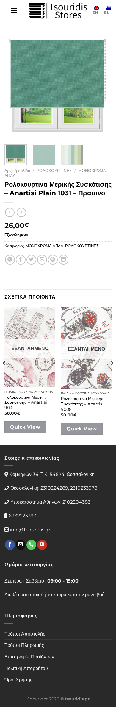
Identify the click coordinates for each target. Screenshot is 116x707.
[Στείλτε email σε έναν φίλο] (42, 260)
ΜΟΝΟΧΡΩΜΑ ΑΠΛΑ (44, 246)
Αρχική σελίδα (17, 170)
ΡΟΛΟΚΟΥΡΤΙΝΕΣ (54, 170)
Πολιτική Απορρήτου (26, 668)
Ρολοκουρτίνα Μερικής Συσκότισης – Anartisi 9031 (25, 402)
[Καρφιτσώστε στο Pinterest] (53, 260)
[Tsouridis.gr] (58, 10)
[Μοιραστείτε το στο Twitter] (31, 260)
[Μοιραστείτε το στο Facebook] (21, 260)
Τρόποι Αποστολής (24, 634)
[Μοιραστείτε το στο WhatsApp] (10, 260)
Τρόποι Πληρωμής (24, 645)
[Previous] (14, 86)
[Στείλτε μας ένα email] (21, 545)
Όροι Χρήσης (18, 680)
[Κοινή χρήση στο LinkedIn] (63, 260)
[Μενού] (14, 10)
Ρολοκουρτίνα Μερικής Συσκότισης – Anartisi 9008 (82, 403)
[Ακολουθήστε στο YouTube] (42, 545)
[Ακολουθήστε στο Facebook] (10, 545)
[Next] (102, 86)
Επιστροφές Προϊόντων (29, 657)
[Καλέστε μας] (31, 545)
